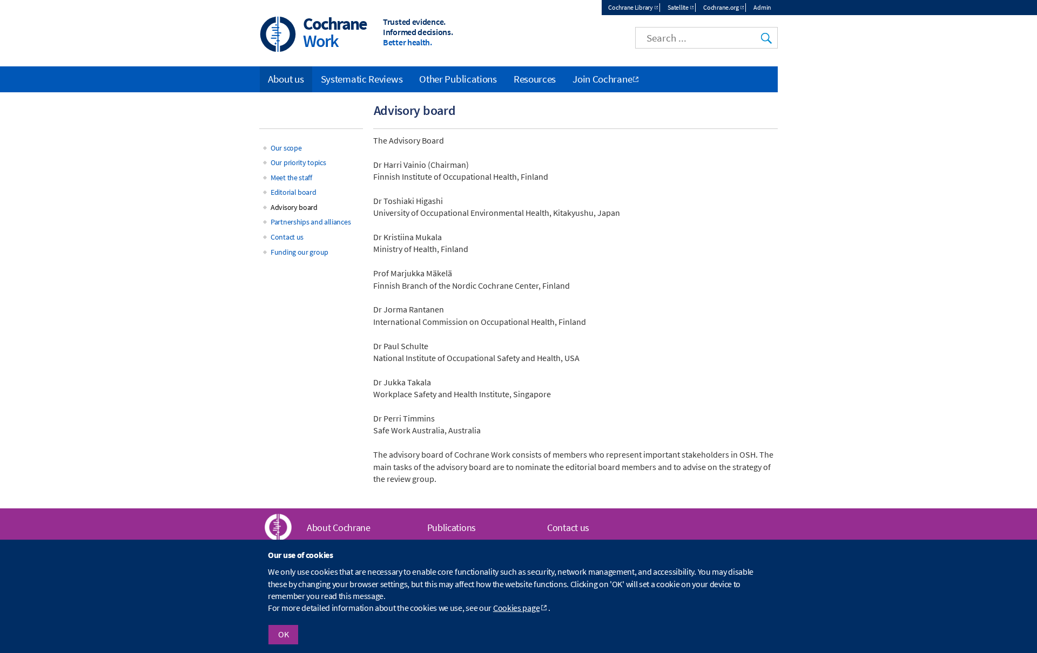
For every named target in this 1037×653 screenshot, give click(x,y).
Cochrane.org (720, 7)
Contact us (287, 237)
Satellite (678, 7)
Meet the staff (291, 177)
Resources (535, 78)
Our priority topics (298, 162)
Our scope (286, 148)
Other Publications (458, 78)
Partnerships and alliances (311, 222)
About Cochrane (339, 527)
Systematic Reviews (362, 78)
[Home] (278, 35)
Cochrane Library (630, 7)
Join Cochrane (602, 78)
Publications (451, 527)
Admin (762, 7)
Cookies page (516, 608)
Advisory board (294, 207)
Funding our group (299, 252)
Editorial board (294, 192)
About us (286, 78)
